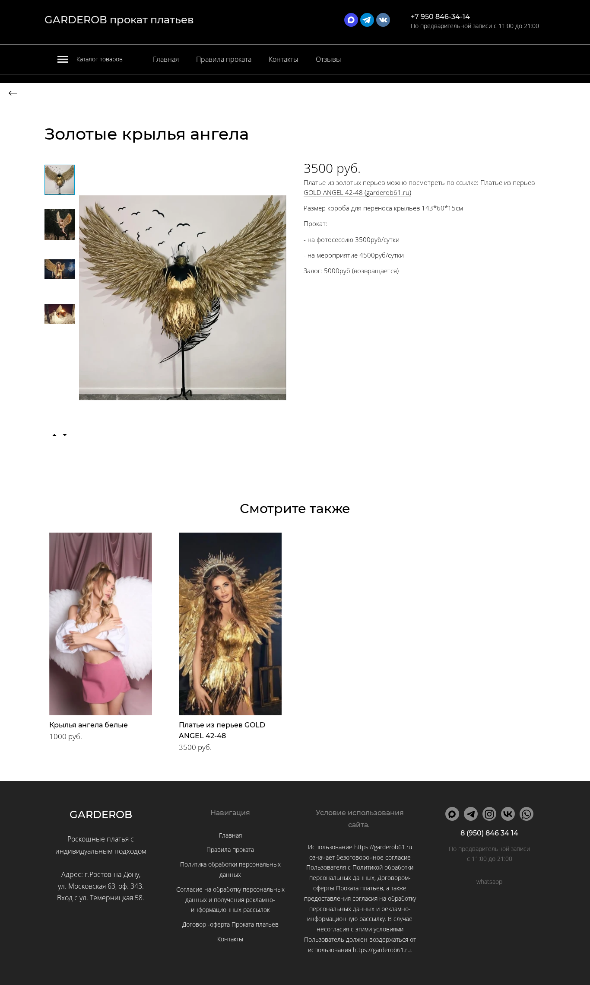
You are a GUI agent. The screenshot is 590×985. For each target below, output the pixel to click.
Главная (166, 59)
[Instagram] (489, 814)
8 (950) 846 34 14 (489, 833)
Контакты (283, 59)
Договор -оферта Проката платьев (230, 924)
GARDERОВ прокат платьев (119, 19)
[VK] (508, 814)
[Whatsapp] (526, 814)
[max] (351, 20)
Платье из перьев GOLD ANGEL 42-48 (222, 730)
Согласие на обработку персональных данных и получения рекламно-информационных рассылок (230, 899)
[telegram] (367, 20)
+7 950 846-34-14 (440, 17)
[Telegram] (471, 814)
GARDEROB (101, 814)
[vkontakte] (383, 20)
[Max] (452, 814)
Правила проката (223, 59)
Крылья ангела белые (88, 725)
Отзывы (328, 59)
